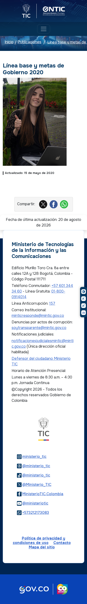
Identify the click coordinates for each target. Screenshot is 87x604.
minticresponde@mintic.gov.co (38, 315)
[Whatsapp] (64, 203)
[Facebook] (54, 203)
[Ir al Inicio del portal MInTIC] (43, 428)
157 (52, 303)
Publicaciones (29, 42)
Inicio (9, 42)
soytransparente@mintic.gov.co (39, 327)
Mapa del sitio (42, 547)
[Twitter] (44, 203)
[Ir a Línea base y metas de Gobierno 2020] (35, 121)
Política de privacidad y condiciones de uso (39, 540)
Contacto (62, 542)
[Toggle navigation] (43, 29)
